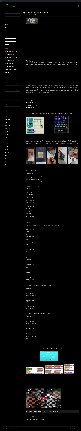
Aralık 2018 (7, 125)
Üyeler (29, 5)
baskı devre (40, 411)
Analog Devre (8, 146)
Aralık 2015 (7, 137)
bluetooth (45, 411)
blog (6, 155)
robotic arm (50, 411)
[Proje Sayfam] (11, 7)
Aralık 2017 (7, 128)
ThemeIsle (76, 428)
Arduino (6, 149)
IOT (6, 161)
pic (5, 164)
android (31, 411)
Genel (6, 158)
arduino (35, 411)
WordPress (13, 428)
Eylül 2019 (7, 122)
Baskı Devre (7, 152)
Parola (6, 40)
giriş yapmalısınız (40, 419)
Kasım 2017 (7, 131)
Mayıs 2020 (7, 119)
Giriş (3, 0)
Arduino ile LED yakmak (10, 63)
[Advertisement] (52, 34)
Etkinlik (25, 5)
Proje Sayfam (8, 428)
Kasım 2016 (7, 134)
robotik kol (55, 411)
